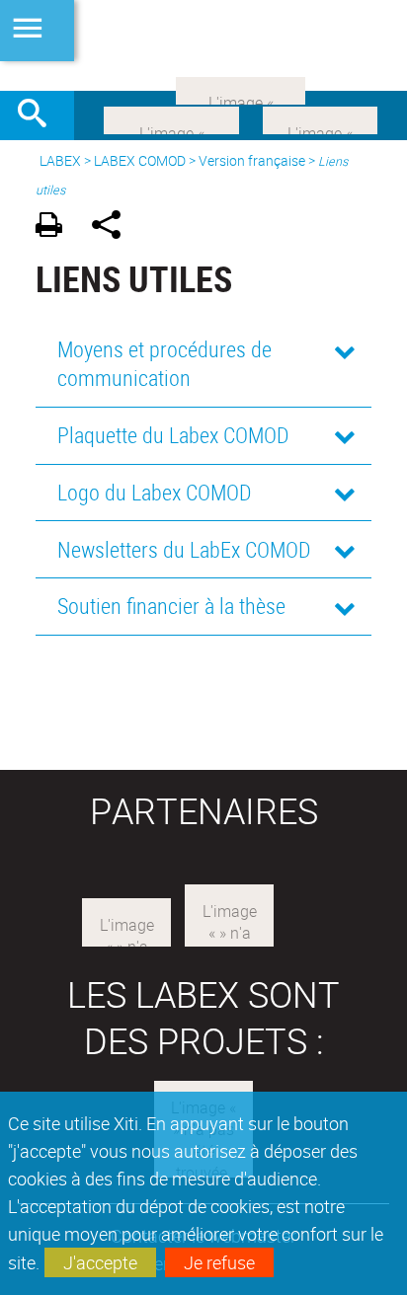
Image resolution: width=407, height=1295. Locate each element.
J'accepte (100, 1262)
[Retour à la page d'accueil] (203, 45)
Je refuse (219, 1262)
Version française (252, 160)
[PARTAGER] (113, 227)
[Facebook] (171, 118)
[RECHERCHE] (39, 115)
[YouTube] (240, 89)
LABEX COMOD (140, 160)
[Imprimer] (56, 227)
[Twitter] (320, 118)
